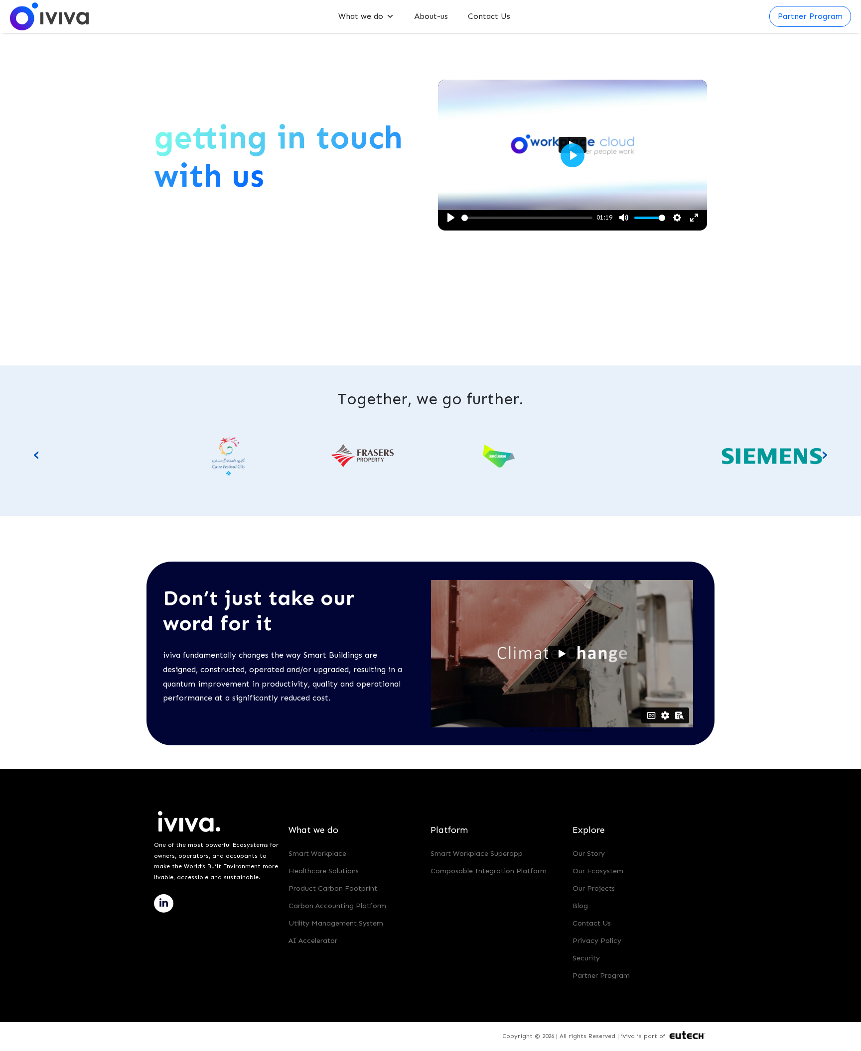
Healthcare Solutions (323, 870)
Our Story (589, 853)
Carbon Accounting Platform (337, 905)
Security (586, 957)
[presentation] (36, 453)
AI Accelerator (312, 940)
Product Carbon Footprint (332, 888)
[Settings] (677, 218)
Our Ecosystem (598, 870)
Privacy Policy (597, 940)
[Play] (451, 218)
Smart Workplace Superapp (476, 853)
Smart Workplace (317, 853)
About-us (431, 16)
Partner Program (601, 975)
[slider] (526, 218)
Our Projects (594, 888)
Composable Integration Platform (488, 870)
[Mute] (624, 218)
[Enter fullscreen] (694, 218)
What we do (360, 16)
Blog (580, 905)
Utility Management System (335, 923)
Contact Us (489, 16)
